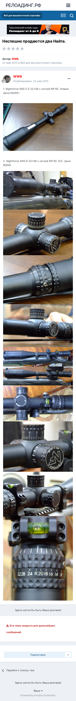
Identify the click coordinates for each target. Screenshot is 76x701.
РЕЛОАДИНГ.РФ (23, 5)
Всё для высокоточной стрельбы (41, 62)
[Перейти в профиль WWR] (7, 79)
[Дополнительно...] (69, 78)
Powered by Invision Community (38, 695)
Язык (37, 690)
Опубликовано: (30, 81)
